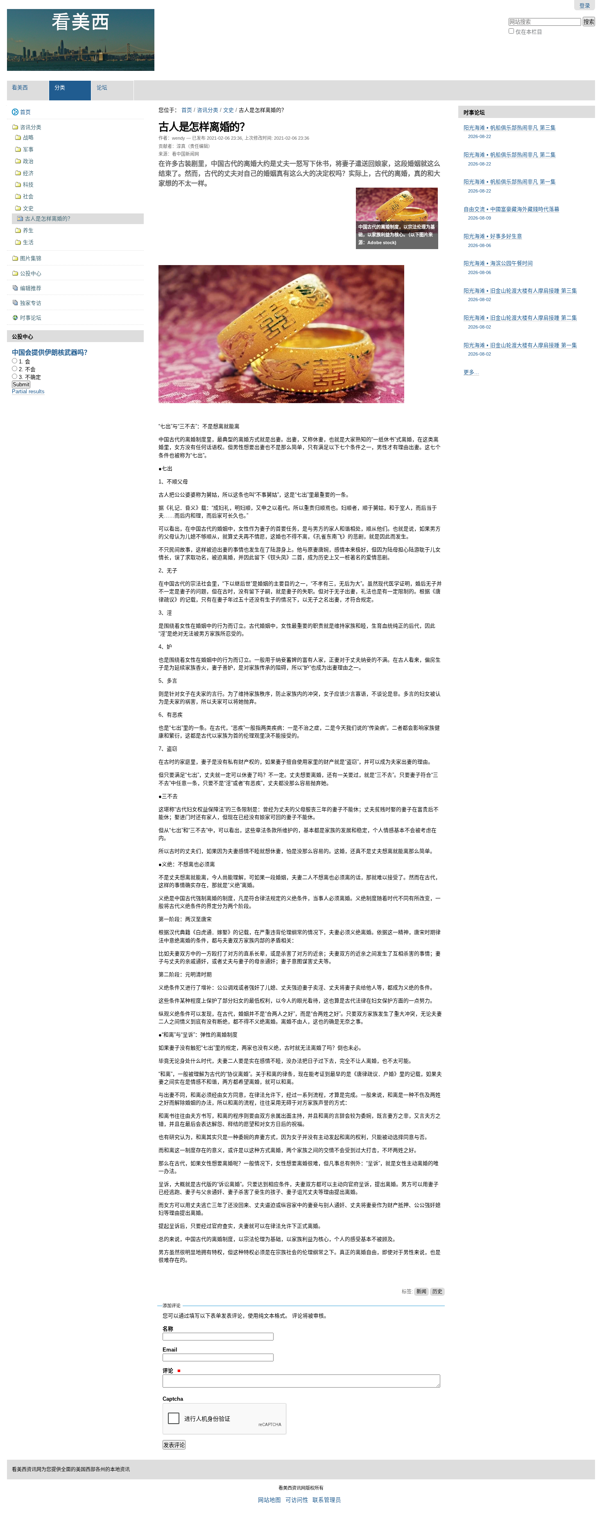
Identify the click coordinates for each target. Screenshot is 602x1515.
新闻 (421, 1292)
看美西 (20, 87)
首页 (186, 110)
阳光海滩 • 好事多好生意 (493, 240)
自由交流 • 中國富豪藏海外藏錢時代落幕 (511, 213)
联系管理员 (326, 1500)
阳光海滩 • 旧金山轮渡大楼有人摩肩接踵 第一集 (520, 349)
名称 (168, 1329)
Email (170, 1350)
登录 (584, 5)
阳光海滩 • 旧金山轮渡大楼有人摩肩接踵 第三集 (520, 295)
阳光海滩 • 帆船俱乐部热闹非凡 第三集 (510, 132)
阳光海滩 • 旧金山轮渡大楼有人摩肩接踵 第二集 (520, 322)
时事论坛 (474, 112)
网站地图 (269, 1500)
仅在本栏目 (529, 32)
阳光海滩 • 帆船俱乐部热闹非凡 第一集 (510, 186)
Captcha (173, 1399)
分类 (59, 87)
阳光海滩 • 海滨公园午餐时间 (498, 267)
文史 (228, 110)
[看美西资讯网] (80, 40)
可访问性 (296, 1500)
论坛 (102, 87)
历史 (437, 1292)
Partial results (28, 391)
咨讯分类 (207, 110)
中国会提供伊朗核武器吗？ (51, 352)
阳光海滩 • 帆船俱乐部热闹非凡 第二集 (510, 159)
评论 (169, 1371)
